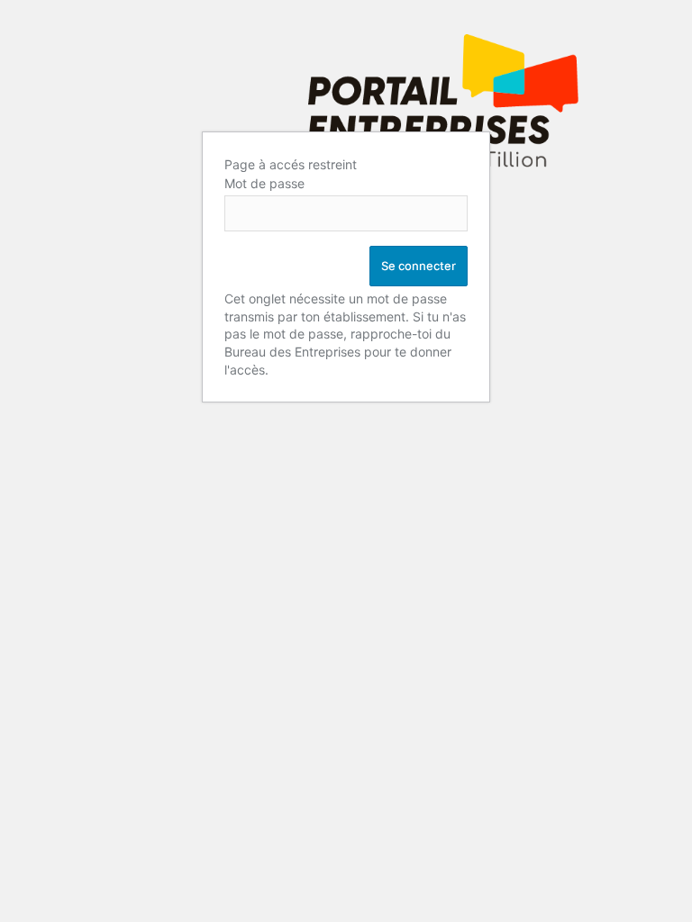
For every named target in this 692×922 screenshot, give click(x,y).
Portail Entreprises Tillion (443, 109)
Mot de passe (264, 183)
